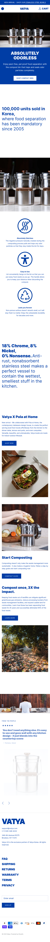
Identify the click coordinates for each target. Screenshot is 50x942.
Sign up (8, 905)
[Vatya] (24, 9)
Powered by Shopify (17, 934)
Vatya (8, 934)
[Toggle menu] (2, 8)
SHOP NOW (9, 443)
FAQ (5, 859)
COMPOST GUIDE (11, 576)
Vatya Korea (33, 842)
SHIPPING (8, 864)
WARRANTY (10, 874)
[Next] (9, 803)
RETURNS (8, 869)
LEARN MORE (10, 618)
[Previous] (2, 803)
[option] (25, 760)
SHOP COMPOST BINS (25, 78)
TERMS (7, 880)
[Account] (39, 8)
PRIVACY (8, 885)
